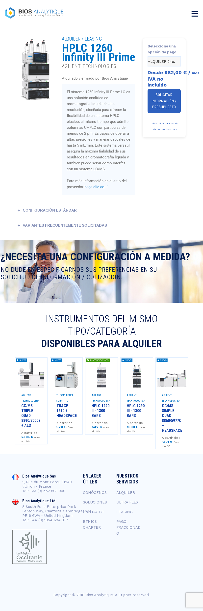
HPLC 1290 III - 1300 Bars (136, 410)
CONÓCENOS (95, 492)
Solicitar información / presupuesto (164, 101)
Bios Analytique (99, 595)
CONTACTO (93, 512)
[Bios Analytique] (34, 13)
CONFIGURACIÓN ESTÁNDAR (50, 210)
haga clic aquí (95, 187)
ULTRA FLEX (127, 502)
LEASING (124, 512)
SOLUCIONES (95, 502)
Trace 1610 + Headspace (66, 410)
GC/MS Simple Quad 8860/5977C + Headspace (172, 418)
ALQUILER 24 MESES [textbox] (164, 61)
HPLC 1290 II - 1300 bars (100, 410)
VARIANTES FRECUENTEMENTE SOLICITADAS (65, 225)
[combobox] (164, 61)
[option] (31, 400)
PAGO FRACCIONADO (128, 527)
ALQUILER (125, 492)
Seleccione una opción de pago (162, 49)
